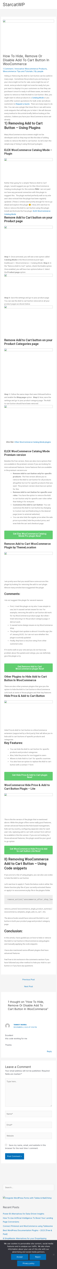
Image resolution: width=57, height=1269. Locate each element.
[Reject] (53, 1254)
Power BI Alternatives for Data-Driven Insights (23, 1214)
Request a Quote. (22, 104)
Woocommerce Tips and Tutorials (18, 71)
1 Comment (8, 69)
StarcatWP (14, 4)
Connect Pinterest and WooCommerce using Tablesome (28, 1226)
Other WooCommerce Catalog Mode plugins (32, 442)
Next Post (28, 986)
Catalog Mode (38, 98)
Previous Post (28, 979)
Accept (20, 1257)
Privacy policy (28, 1263)
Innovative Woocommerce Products (31, 69)
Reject (38, 1257)
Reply (49, 1051)
